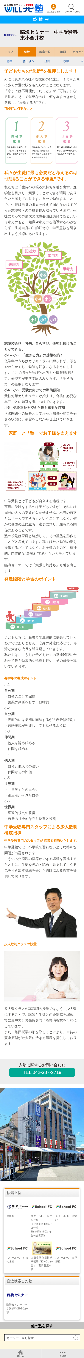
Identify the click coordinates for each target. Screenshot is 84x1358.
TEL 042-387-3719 (42, 1072)
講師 (47, 61)
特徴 (27, 51)
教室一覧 (45, 51)
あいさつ (28, 61)
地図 (63, 51)
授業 (66, 61)
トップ (9, 51)
